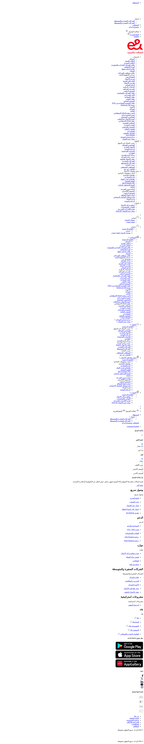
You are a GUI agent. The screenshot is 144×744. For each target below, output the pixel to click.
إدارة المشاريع (130, 177)
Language (130, 426)
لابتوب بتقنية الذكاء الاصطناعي (124, 113)
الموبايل (132, 109)
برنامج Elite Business (132, 537)
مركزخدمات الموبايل (127, 137)
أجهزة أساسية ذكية (128, 115)
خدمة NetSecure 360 (128, 105)
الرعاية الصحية (129, 149)
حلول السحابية (130, 97)
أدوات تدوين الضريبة (128, 189)
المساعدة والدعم (133, 526)
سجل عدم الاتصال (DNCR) (125, 211)
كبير (139, 450)
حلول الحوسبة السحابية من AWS (123, 103)
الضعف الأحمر (138, 473)
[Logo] (135, 53)
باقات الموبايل (134, 577)
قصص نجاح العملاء (132, 557)
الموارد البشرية (129, 125)
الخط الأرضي (130, 77)
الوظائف (136, 726)
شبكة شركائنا (134, 564)
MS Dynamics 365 (128, 183)
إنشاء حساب (130, 222)
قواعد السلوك (134, 718)
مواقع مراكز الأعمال (128, 205)
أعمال (132, 417)
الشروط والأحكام (133, 722)
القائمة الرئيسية (127, 229)
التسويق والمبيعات (128, 127)
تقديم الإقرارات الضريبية (126, 209)
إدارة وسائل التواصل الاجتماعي (124, 197)
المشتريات (131, 131)
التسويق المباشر (129, 101)
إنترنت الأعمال (130, 79)
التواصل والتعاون (129, 133)
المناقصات (135, 724)
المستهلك (135, 3)
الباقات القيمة (130, 61)
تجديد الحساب (134, 502)
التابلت (132, 111)
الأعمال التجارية (129, 147)
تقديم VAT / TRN (133, 529)
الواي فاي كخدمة (129, 81)
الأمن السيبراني (129, 95)
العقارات (132, 153)
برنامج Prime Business (131, 541)
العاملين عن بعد (129, 169)
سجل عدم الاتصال (128, 139)
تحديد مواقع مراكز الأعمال (130, 553)
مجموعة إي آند (134, 27)
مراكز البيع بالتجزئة (128, 155)
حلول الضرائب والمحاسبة (126, 93)
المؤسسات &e (133, 626)
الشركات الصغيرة (128, 161)
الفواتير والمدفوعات (128, 207)
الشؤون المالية (129, 129)
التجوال (132, 71)
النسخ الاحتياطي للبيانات (126, 185)
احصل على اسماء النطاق (130, 509)
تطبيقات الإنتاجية (129, 175)
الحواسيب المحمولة (128, 117)
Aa (142, 446)
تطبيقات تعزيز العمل (127, 179)
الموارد (133, 393)
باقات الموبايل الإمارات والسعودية (123, 65)
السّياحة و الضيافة (128, 145)
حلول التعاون (130, 99)
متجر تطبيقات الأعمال (128, 358)
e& (138, 618)
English (136, 426)
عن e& (136, 716)
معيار (139, 446)
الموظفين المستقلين (127, 167)
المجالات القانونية (129, 123)
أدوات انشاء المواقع (128, 195)
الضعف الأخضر (138, 469)
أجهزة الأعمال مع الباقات (126, 119)
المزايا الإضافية (129, 67)
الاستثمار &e (134, 630)
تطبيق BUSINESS (132, 513)
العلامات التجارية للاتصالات (129, 634)
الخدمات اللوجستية (128, 151)
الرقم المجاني (130, 85)
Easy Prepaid (130, 135)
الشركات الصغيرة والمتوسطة (124, 21)
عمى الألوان (139, 465)
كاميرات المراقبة (129, 89)
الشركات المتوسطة (128, 163)
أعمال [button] (137, 19)
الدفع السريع (117, 411)
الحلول (133, 325)
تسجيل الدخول (130, 220)
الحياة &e (135, 622)
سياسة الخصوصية (133, 720)
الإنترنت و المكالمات (132, 581)
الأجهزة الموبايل (133, 585)
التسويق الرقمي (129, 91)
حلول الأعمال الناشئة (127, 159)
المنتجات (132, 237)
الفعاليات (136, 561)
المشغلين (135, 25)
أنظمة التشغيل (130, 181)
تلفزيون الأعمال (129, 83)
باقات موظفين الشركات (126, 73)
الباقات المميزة (129, 63)
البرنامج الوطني (133, 605)
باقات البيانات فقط (128, 69)
